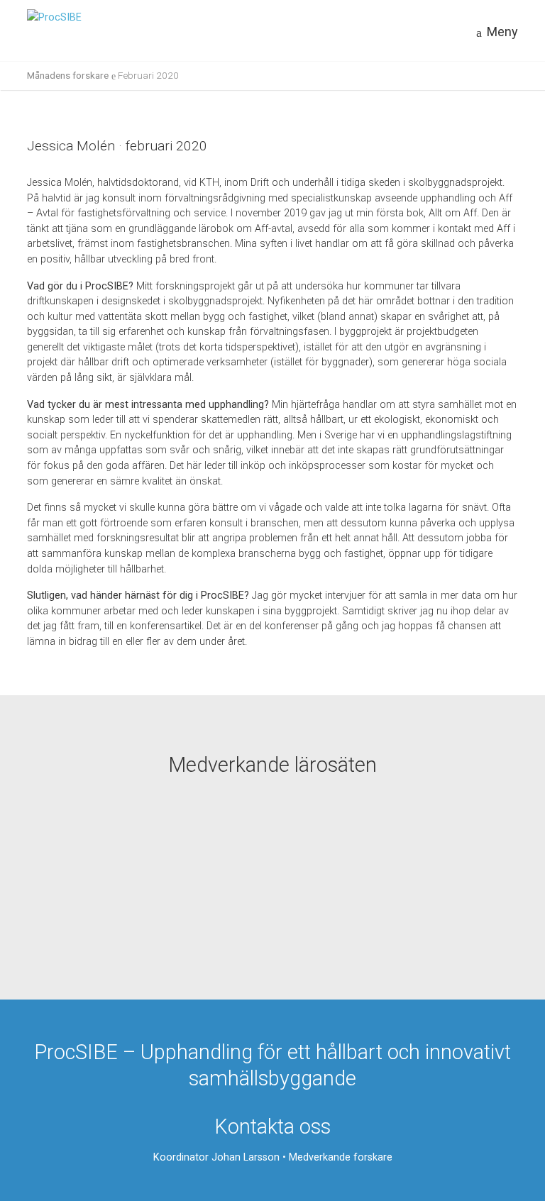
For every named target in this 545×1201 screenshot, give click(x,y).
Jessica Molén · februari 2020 (117, 146)
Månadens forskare (68, 75)
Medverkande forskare (340, 1157)
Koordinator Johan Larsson (216, 1157)
